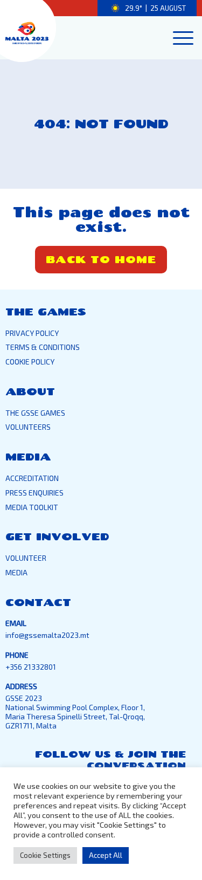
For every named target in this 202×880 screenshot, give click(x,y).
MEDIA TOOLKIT (31, 507)
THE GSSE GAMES (35, 412)
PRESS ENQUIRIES (34, 492)
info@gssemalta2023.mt (47, 635)
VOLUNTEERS (28, 426)
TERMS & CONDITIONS (42, 347)
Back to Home (101, 259)
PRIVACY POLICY (32, 333)
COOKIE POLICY (29, 361)
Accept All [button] (105, 855)
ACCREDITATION (32, 478)
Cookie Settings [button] (45, 855)
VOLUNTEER (25, 557)
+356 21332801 (30, 666)
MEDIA (16, 572)
